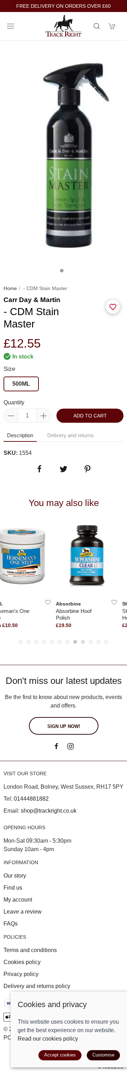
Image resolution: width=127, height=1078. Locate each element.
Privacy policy (21, 974)
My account (18, 900)
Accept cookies (60, 1055)
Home (10, 288)
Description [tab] (20, 435)
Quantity (14, 402)
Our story (15, 876)
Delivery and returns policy (37, 986)
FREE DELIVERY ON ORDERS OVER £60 (63, 6)
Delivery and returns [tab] (70, 435)
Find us (13, 888)
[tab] (21, 642)
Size (9, 369)
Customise (103, 1055)
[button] (10, 26)
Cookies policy (22, 962)
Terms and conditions (30, 950)
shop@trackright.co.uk (49, 811)
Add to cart (90, 415)
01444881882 (31, 799)
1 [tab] (63, 272)
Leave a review (23, 912)
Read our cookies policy (48, 1039)
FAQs (11, 924)
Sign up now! (63, 726)
